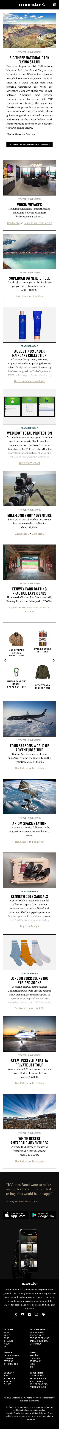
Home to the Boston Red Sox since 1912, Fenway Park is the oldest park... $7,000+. (29, 599)
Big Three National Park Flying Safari (29, 60)
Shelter (8, 1340)
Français (35, 1358)
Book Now (38, 768)
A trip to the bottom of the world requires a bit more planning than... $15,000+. (29, 1150)
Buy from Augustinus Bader (29, 380)
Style (7, 1335)
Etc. (6, 1346)
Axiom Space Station (29, 823)
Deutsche (35, 1361)
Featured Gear (29, 346)
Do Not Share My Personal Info (39, 1385)
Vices (7, 1343)
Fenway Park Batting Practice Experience (29, 591)
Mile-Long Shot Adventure (29, 515)
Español (34, 1355)
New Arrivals (37, 1332)
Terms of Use (37, 1375)
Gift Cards (36, 1343)
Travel (22, 52)
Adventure (34, 52)
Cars (6, 1338)
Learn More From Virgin (38, 222)
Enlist (7, 1384)
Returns (9, 1361)
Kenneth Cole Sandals (29, 896)
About (7, 1375)
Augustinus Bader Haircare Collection (29, 353)
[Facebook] (29, 1314)
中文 (32, 1366)
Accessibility (37, 1381)
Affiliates (9, 1381)
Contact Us (10, 1358)
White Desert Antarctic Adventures (29, 1140)
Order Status (11, 1355)
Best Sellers (37, 1335)
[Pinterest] (43, 1314)
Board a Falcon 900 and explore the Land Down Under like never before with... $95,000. (29, 1072)
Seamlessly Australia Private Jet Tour (29, 1063)
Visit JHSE (38, 533)
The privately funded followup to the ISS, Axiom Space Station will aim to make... (29, 831)
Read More (13, 222)
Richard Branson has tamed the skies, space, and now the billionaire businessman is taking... (29, 212)
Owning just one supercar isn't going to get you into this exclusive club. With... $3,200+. (30, 286)
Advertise (9, 1378)
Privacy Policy (38, 1378)
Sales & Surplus (39, 1340)
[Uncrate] (29, 5)
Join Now (38, 296)
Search (43, 4)
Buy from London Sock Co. (29, 1008)
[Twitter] (15, 1314)
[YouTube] (22, 1314)
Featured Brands (39, 1338)
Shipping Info (11, 1363)
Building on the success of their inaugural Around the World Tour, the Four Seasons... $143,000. (29, 757)
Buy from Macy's (29, 926)
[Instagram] (36, 1314)
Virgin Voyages (29, 204)
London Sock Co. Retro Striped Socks (29, 980)
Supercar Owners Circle (29, 278)
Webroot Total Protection (29, 433)
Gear (6, 1332)
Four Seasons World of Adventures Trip (29, 747)
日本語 (33, 1363)
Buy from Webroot (29, 462)
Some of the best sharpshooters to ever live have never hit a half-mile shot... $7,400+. (29, 523)
